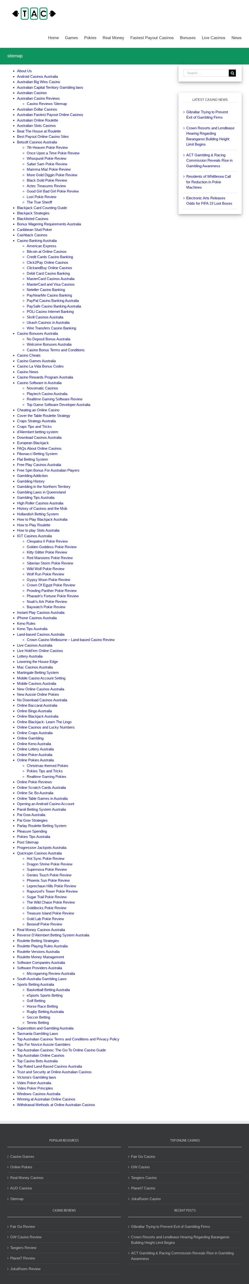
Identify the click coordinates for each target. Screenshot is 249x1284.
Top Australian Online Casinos (40, 1055)
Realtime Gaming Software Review (54, 399)
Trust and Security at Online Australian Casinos (54, 1072)
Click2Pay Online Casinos (47, 262)
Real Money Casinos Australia (41, 930)
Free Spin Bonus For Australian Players (48, 470)
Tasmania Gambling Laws (37, 1033)
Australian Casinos (32, 93)
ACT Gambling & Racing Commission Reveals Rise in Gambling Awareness (209, 160)
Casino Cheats (29, 355)
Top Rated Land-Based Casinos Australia (49, 1066)
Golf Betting (36, 1001)
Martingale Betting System (38, 672)
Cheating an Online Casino (38, 410)
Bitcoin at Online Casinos (47, 251)
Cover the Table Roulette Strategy (43, 415)
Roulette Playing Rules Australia (42, 946)
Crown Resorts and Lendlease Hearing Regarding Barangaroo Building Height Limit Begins (180, 1240)
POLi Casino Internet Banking (50, 311)
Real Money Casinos (27, 1178)
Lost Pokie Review (41, 197)
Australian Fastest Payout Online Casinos (50, 115)
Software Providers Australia (39, 968)
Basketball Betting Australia (48, 990)
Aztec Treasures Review (46, 186)
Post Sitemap (27, 842)
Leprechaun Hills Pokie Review (51, 886)
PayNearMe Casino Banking (49, 295)
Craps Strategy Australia (36, 421)
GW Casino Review (26, 1237)
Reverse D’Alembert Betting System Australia (53, 935)
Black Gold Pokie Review (47, 180)
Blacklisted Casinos (32, 219)
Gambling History (31, 481)
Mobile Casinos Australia (36, 683)
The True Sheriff (39, 202)
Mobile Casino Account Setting (41, 678)
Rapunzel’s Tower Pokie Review (52, 891)
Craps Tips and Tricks (34, 426)
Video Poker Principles (35, 1088)
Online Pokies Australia (35, 760)
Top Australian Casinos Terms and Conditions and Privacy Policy (68, 1039)
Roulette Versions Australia (38, 952)
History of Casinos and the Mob (42, 508)
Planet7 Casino (143, 1188)
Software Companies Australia (41, 962)
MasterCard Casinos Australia (50, 279)
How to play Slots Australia (38, 530)
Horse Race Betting (42, 1006)
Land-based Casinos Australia (40, 634)
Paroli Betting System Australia (41, 809)
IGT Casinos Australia (34, 536)
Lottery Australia (30, 656)
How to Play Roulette (33, 525)
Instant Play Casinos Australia (40, 612)
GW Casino (140, 1167)
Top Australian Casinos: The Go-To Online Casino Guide (61, 1050)
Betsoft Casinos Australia (37, 142)
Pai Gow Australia (31, 815)
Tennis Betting (38, 1022)
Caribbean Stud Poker (34, 230)
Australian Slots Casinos (36, 125)
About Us (24, 71)
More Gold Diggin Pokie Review (52, 175)
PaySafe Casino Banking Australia (54, 306)
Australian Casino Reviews (38, 98)
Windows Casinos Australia (38, 1094)
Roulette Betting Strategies (38, 941)
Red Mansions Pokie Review (50, 558)
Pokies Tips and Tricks (45, 771)
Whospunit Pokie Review (46, 158)
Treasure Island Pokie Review (50, 913)
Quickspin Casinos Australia (39, 853)
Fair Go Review (22, 1226)
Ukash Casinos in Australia (48, 322)
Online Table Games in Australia (42, 798)
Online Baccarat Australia (37, 705)
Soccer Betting (38, 1017)
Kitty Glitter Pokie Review (47, 552)
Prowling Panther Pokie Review (52, 591)
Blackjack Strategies (33, 213)
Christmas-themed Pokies (47, 766)
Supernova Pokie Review (47, 869)
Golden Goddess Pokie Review (52, 547)
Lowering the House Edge (37, 662)
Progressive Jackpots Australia (41, 847)
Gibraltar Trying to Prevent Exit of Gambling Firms (170, 1226)
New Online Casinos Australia (40, 689)
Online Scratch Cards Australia (41, 787)
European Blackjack (33, 443)
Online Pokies (21, 1167)
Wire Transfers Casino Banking (51, 328)
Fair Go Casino (143, 1156)
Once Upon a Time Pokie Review (53, 153)
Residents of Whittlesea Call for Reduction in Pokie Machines (208, 181)
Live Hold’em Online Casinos (40, 651)
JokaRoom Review (25, 1269)
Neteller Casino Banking (46, 290)
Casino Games (22, 1156)
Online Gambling (30, 738)
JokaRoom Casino (146, 1199)
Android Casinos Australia (37, 76)
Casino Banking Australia (37, 240)
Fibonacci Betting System (37, 454)
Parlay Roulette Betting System (42, 826)
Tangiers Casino (144, 1178)
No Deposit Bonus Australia (48, 339)
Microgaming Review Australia (51, 973)
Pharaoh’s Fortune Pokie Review (53, 596)
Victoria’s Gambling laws (36, 1077)
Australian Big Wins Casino (38, 82)
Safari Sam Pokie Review (47, 164)
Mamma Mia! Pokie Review (49, 169)
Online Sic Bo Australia (35, 793)
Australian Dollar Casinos (37, 109)
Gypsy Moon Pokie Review (48, 580)
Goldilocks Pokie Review (46, 908)
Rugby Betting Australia (45, 1012)
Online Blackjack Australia (37, 716)
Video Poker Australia (34, 1083)
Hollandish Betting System (38, 514)
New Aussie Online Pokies (38, 694)
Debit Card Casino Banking (48, 273)
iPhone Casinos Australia (37, 618)
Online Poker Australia (34, 755)
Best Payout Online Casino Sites (43, 136)
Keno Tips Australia (32, 629)
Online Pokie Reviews (34, 782)
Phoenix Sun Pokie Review (48, 880)
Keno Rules (26, 623)
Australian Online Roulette (37, 120)
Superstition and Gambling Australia (45, 1028)
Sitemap (16, 1199)
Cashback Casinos (32, 235)
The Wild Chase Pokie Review (51, 902)
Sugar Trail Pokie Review (47, 897)
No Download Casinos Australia (42, 700)
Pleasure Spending (32, 831)
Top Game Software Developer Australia (58, 405)
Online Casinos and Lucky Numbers (46, 727)
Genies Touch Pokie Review (49, 875)
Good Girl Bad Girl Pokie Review (53, 191)
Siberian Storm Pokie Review (50, 563)
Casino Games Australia (36, 361)
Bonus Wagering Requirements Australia (49, 224)
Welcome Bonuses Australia (49, 344)
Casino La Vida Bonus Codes (40, 366)
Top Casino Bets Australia (37, 1061)
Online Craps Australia (35, 733)
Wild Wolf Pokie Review (45, 569)
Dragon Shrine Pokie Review (49, 864)
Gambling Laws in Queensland (41, 492)
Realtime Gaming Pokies (46, 776)
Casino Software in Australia (39, 383)
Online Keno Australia (34, 744)
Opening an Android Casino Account (45, 804)
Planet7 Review (22, 1258)
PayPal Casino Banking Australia (53, 301)
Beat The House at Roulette (39, 131)
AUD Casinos (21, 1188)
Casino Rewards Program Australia (45, 377)
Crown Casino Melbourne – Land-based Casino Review (71, 640)
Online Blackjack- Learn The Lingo (44, 722)
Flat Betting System (32, 459)
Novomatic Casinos (42, 388)
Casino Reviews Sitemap (47, 104)
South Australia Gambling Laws (42, 979)
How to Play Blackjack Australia (42, 519)
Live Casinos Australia (34, 645)
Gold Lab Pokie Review (45, 919)
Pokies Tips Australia (33, 837)
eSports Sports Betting (44, 995)
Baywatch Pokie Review (46, 607)
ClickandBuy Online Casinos (49, 268)
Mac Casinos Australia (35, 667)
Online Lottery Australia (35, 749)
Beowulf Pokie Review (44, 924)
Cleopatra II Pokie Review (47, 541)
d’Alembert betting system (37, 432)
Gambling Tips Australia (35, 497)
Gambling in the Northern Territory (44, 486)
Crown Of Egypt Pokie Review (51, 585)
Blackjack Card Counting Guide (42, 208)
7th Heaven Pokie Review (47, 147)
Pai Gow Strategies (32, 820)
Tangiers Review (23, 1248)
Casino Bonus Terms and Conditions (56, 350)
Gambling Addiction (32, 476)
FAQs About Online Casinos (39, 448)
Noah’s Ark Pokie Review (47, 601)
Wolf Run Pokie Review (45, 574)
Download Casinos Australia (39, 437)
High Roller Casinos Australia (40, 503)
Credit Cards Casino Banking (50, 257)
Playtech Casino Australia (47, 394)
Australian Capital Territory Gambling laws (50, 87)
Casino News (27, 372)
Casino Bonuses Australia (37, 333)
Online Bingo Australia (34, 711)
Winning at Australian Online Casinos (46, 1099)
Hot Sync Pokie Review (45, 858)
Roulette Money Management (40, 957)
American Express (41, 246)
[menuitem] (56, 37)
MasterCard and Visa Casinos (51, 284)
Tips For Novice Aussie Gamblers (44, 1044)
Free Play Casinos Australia (39, 465)
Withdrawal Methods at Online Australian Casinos (56, 1105)
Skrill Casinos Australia (45, 317)
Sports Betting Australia (35, 984)
